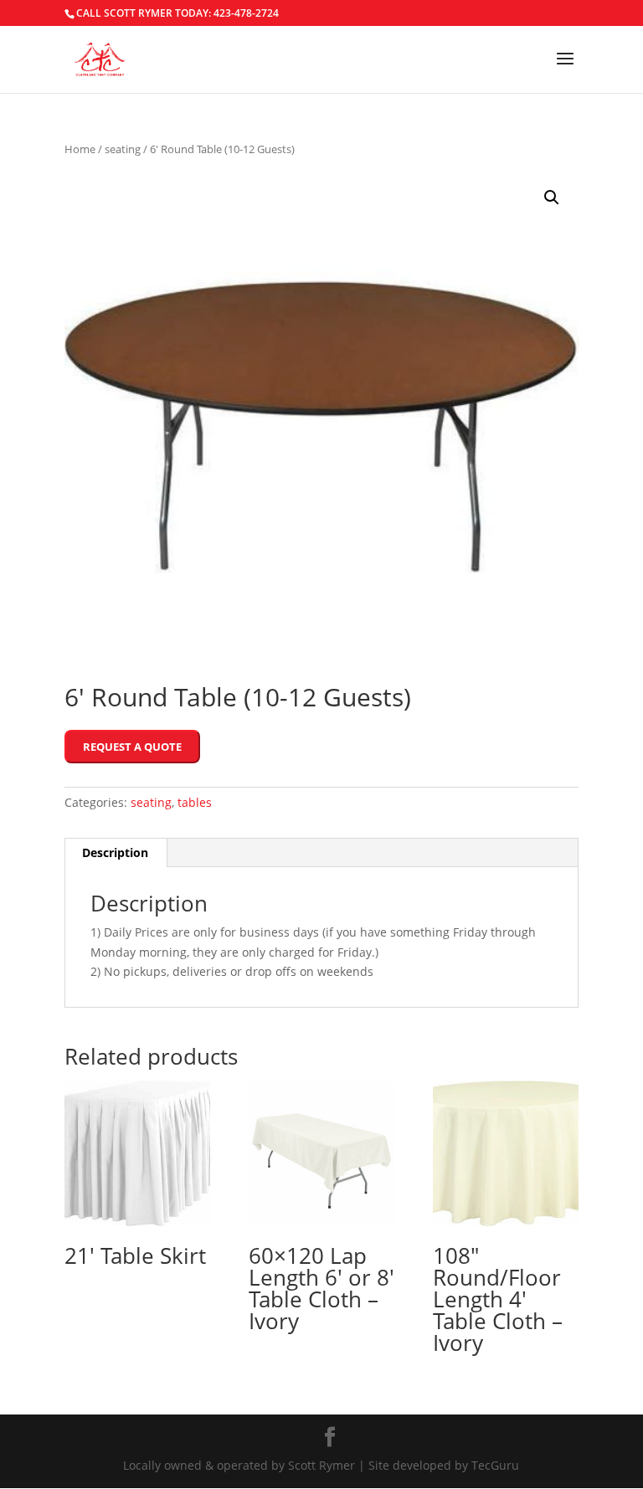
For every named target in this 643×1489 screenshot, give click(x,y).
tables (194, 802)
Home (79, 149)
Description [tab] (115, 852)
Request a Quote (132, 746)
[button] (552, 197)
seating (123, 149)
